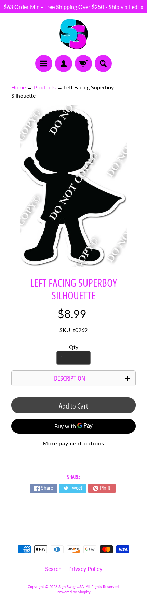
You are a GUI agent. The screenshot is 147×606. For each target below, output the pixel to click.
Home (18, 87)
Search (53, 568)
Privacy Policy (85, 568)
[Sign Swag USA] (73, 34)
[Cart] (83, 63)
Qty (73, 347)
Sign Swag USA (71, 586)
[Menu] (43, 63)
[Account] (63, 63)
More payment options (73, 443)
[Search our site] (103, 63)
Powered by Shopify (74, 592)
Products (45, 87)
